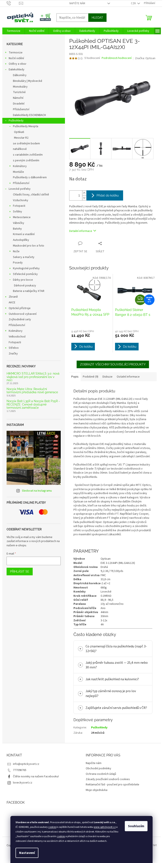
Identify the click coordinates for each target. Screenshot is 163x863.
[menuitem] (13, 31)
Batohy (17, 229)
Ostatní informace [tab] (128, 377)
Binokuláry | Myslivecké (27, 81)
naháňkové (20, 149)
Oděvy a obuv (17, 64)
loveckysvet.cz (21, 783)
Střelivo (14, 348)
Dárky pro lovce (23, 280)
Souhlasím (136, 826)
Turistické (19, 92)
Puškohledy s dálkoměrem (30, 177)
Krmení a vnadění (24, 234)
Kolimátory (20, 166)
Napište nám (77, 3)
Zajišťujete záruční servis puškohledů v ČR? (114, 707)
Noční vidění (16, 58)
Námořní (18, 98)
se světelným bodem (26, 143)
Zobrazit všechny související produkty (113, 364)
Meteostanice (22, 217)
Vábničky (18, 223)
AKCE (12, 302)
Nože (16, 251)
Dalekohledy (16, 69)
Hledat (97, 17)
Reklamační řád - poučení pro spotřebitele (111, 784)
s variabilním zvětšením (28, 155)
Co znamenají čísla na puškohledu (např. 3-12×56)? (114, 648)
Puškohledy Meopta (25, 126)
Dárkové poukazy (25, 285)
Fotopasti (19, 206)
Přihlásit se (19, 571)
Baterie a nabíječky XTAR (28, 291)
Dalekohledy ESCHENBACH (29, 115)
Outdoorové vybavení (23, 314)
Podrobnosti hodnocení (117, 58)
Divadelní (18, 104)
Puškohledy (16, 121)
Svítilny (17, 211)
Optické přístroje (20, 308)
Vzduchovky (20, 200)
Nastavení (27, 852)
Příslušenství (21, 109)
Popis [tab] (75, 377)
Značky (13, 353)
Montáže (18, 172)
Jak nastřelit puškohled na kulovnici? (110, 679)
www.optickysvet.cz (105, 827)
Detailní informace (80, 231)
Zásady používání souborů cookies (106, 779)
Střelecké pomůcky (25, 274)
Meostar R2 (21, 138)
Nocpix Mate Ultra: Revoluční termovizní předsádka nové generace (32, 391)
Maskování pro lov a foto (28, 246)
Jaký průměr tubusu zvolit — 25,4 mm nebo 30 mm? (115, 665)
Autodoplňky (21, 240)
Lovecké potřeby (20, 189)
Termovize (15, 52)
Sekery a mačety (23, 257)
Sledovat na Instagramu (37, 491)
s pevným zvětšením (26, 160)
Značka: (145, 58)
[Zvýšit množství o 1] (84, 193)
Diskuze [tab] (107, 377)
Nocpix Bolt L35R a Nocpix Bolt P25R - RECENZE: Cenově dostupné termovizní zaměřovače (33, 404)
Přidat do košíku (108, 195)
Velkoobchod (17, 337)
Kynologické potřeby (26, 268)
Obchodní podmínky (97, 768)
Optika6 (19, 132)
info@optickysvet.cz (24, 764)
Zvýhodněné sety (20, 319)
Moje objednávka (95, 790)
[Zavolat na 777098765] (13, 3)
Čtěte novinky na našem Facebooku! (34, 776)
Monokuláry (20, 87)
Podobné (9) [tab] (90, 377)
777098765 (18, 770)
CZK (133, 3)
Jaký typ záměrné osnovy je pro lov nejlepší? (109, 693)
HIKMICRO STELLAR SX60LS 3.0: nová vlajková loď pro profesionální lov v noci (33, 377)
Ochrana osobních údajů (99, 774)
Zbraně (13, 297)
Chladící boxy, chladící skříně (31, 194)
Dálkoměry (20, 75)
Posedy (18, 263)
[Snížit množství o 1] (84, 197)
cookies (52, 827)
